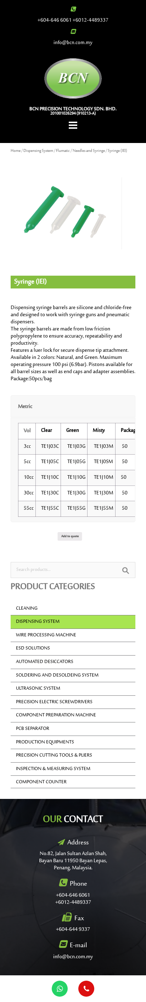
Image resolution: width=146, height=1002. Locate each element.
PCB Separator (32, 729)
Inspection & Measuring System (53, 769)
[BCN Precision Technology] (73, 78)
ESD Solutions (33, 648)
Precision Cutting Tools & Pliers (54, 755)
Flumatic (63, 151)
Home (16, 151)
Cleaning (27, 608)
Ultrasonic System (38, 688)
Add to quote (70, 536)
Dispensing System (38, 151)
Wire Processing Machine (46, 635)
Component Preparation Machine (56, 715)
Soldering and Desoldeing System (57, 675)
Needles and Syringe (89, 151)
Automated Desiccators (44, 662)
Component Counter (41, 782)
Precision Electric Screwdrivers (54, 702)
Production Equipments (45, 742)
